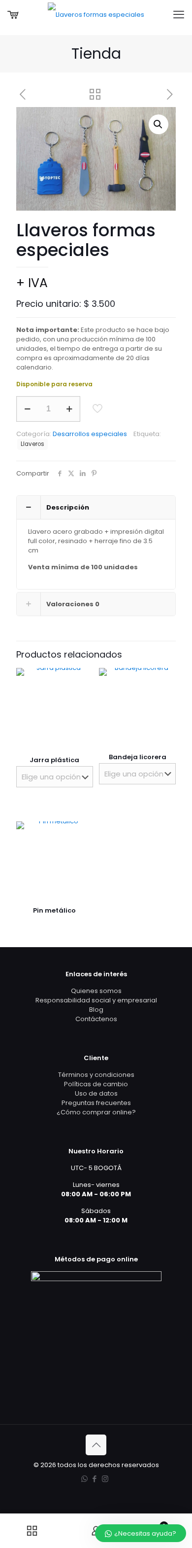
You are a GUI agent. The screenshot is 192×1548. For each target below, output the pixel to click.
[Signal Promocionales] (96, 14)
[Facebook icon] (94, 1479)
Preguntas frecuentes (96, 1102)
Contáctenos (96, 1019)
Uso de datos (96, 1093)
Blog (96, 1009)
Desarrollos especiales (90, 434)
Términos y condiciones (96, 1074)
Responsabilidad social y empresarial (96, 1000)
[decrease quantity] (27, 409)
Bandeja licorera (137, 757)
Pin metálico (54, 910)
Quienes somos (96, 990)
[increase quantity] (69, 409)
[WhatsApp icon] (84, 1479)
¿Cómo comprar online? (96, 1112)
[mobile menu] (178, 14)
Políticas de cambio (96, 1084)
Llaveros (32, 444)
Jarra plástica (54, 760)
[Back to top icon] (96, 1445)
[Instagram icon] (105, 1479)
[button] (158, 124)
